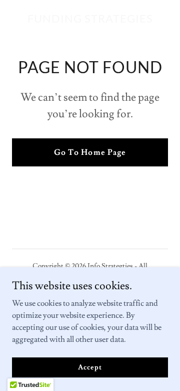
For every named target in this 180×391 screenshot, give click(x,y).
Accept (90, 366)
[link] (90, 20)
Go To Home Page (90, 152)
